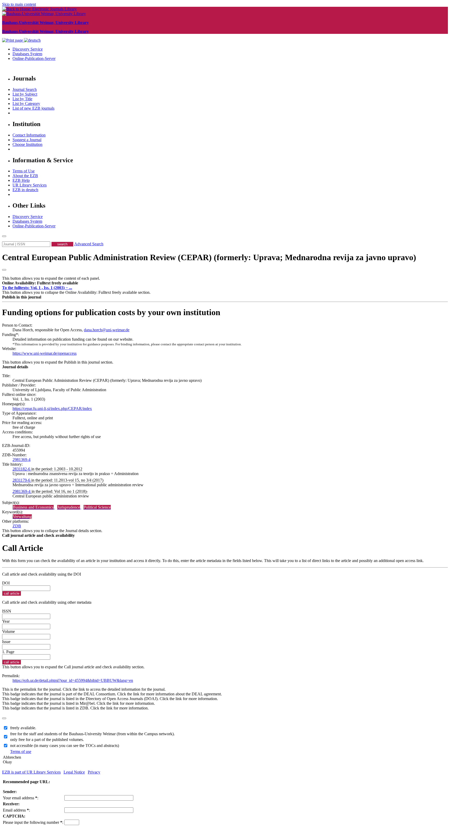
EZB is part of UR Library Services (31, 772)
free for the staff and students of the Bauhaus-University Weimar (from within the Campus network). (92, 734)
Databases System (27, 54)
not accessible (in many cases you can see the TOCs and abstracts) (64, 745)
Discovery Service (27, 49)
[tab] (225, 283)
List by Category (26, 103)
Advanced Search (88, 244)
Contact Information (29, 135)
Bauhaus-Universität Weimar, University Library (45, 22)
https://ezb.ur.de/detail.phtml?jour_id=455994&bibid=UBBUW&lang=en (72, 680)
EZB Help (21, 180)
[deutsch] (32, 40)
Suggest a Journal (26, 140)
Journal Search (24, 89)
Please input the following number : (33, 822)
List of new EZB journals (33, 108)
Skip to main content (19, 4)
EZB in (25, 190)
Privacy (94, 772)
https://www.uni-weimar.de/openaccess (44, 353)
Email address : (16, 810)
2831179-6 (21, 480)
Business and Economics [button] (33, 507)
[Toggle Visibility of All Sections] (4, 270)
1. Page (8, 652)
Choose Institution (27, 144)
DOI (6, 583)
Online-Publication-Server (33, 58)
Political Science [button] (97, 507)
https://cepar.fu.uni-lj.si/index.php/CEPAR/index (52, 408)
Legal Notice (74, 772)
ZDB (16, 526)
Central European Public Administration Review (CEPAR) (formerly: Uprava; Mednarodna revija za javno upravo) (209, 257)
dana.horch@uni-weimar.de (106, 330)
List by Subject (24, 94)
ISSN (6, 611)
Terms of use (20, 751)
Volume (8, 631)
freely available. (23, 728)
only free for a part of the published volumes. (47, 739)
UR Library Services (29, 185)
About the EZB (25, 175)
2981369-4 (21, 459)
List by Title (22, 99)
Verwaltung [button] (22, 516)
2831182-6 (21, 469)
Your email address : (20, 798)
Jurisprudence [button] (68, 507)
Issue (6, 641)
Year (6, 621)
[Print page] (13, 40)
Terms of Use (23, 171)
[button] (40, 283)
